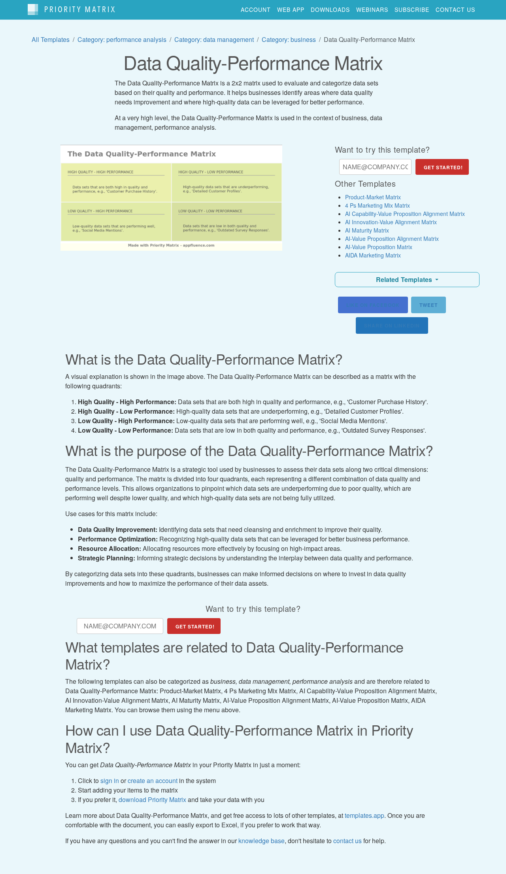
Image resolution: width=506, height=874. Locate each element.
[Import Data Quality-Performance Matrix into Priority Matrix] (171, 198)
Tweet (428, 304)
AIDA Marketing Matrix (373, 255)
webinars (372, 9)
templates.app (364, 815)
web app (290, 9)
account (256, 9)
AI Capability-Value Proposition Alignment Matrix (405, 214)
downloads (330, 9)
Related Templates (405, 279)
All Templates (51, 39)
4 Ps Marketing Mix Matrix (377, 205)
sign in (109, 780)
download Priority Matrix (152, 799)
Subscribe (412, 9)
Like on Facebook (373, 304)
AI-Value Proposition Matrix (378, 247)
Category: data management (214, 39)
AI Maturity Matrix (367, 230)
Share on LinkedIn (392, 325)
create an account (152, 780)
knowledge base (261, 840)
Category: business (289, 39)
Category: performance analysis (121, 39)
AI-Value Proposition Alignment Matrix (392, 238)
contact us (455, 9)
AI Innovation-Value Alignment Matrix (391, 222)
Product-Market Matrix (373, 197)
